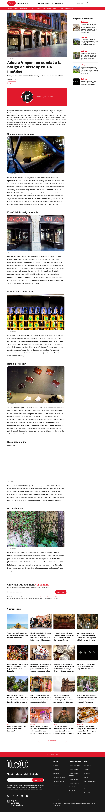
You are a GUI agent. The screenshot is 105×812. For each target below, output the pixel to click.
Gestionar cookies (58, 789)
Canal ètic (56, 785)
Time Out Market (69, 8)
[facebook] (17, 796)
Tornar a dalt (54, 754)
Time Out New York (74, 783)
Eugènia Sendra (47, 97)
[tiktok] (13, 796)
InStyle (86, 777)
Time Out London (73, 779)
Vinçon (36, 111)
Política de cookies (58, 781)
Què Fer (16, 8)
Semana (86, 769)
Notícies (10, 8)
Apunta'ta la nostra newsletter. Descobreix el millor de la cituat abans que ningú (29, 587)
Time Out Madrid (73, 769)
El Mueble (87, 773)
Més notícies (52, 741)
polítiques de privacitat (51, 597)
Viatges (61, 8)
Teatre (33, 8)
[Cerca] (88, 3)
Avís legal (56, 773)
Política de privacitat (59, 777)
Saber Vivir (87, 793)
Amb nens (55, 8)
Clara (85, 785)
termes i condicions (39, 597)
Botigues (49, 8)
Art (29, 8)
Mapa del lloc (56, 800)
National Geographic (89, 781)
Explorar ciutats (43, 3)
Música (39, 8)
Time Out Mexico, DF (74, 791)
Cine (44, 8)
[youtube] (27, 796)
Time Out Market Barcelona (73, 774)
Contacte (55, 765)
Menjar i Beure (23, 8)
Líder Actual (87, 789)
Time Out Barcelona (74, 765)
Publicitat (56, 769)
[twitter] (22, 796)
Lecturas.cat (87, 765)
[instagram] (8, 796)
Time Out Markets (57, 3)
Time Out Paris (73, 787)
